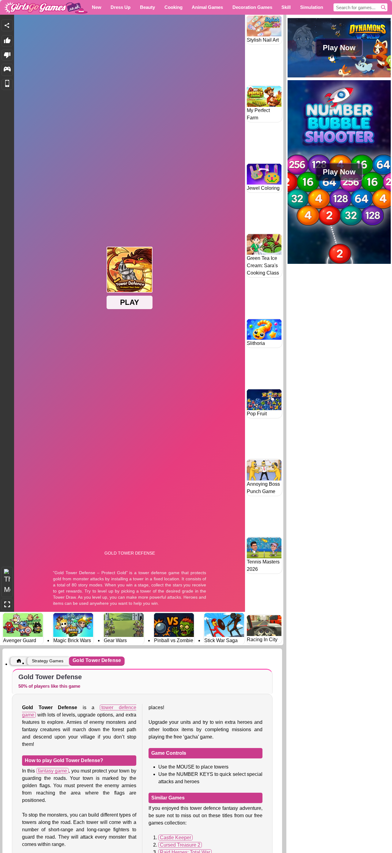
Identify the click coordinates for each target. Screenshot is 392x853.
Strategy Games (47, 660)
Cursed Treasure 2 (180, 844)
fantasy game (52, 770)
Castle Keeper (175, 837)
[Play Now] (339, 76)
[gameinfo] (7, 70)
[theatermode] (7, 582)
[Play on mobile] (7, 84)
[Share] (7, 25)
